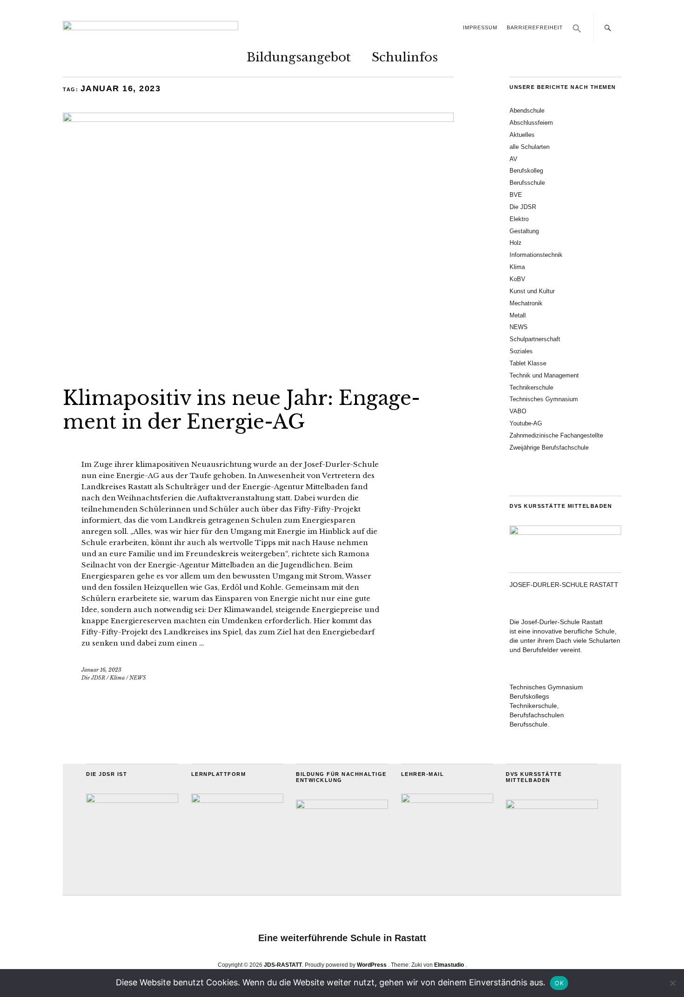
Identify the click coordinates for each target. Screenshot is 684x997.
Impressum (480, 27)
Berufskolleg (526, 170)
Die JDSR (93, 677)
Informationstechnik (536, 254)
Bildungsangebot (299, 57)
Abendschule (527, 110)
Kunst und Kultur (532, 291)
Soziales (521, 351)
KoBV (517, 279)
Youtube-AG (526, 423)
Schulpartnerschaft (535, 339)
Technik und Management (544, 375)
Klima (117, 677)
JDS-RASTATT (283, 965)
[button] (577, 31)
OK (559, 983)
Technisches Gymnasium (544, 399)
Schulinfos (405, 57)
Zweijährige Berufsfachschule (549, 447)
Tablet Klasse (528, 363)
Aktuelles (522, 134)
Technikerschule (531, 387)
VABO (518, 411)
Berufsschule (527, 182)
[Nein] (672, 983)
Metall (518, 315)
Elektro (519, 219)
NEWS (137, 677)
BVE (516, 194)
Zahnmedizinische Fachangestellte (556, 435)
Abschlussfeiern (531, 122)
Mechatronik (526, 303)
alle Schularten (530, 146)
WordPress (372, 965)
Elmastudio (449, 965)
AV (513, 158)
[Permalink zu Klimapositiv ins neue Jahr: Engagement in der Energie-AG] (258, 119)
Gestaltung (524, 231)
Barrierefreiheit (535, 27)
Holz (516, 242)
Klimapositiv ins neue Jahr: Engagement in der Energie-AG (241, 409)
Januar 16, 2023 (101, 670)
